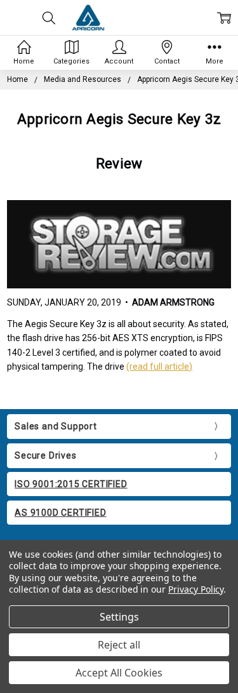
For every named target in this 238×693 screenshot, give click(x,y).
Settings (119, 617)
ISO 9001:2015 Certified (71, 484)
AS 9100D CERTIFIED (60, 513)
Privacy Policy (195, 589)
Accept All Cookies (119, 673)
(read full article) (159, 366)
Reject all (119, 645)
